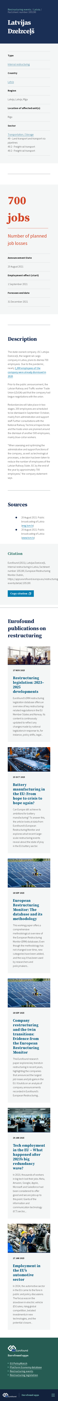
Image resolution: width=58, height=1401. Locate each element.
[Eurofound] (18, 1348)
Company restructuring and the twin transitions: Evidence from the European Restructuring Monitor (26, 1036)
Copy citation (18, 593)
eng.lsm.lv (27, 525)
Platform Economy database (26, 1367)
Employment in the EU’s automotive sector (26, 1273)
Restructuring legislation (24, 1375)
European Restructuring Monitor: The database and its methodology (27, 909)
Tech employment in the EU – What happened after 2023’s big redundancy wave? (29, 1157)
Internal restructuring (19, 64)
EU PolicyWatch (18, 1363)
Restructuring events (19, 9)
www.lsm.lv (28, 537)
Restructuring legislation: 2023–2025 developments (28, 685)
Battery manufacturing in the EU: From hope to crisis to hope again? (29, 794)
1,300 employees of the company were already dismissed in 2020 (27, 372)
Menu (53, 1395)
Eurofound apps (18, 1355)
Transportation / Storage (21, 134)
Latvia (36, 9)
